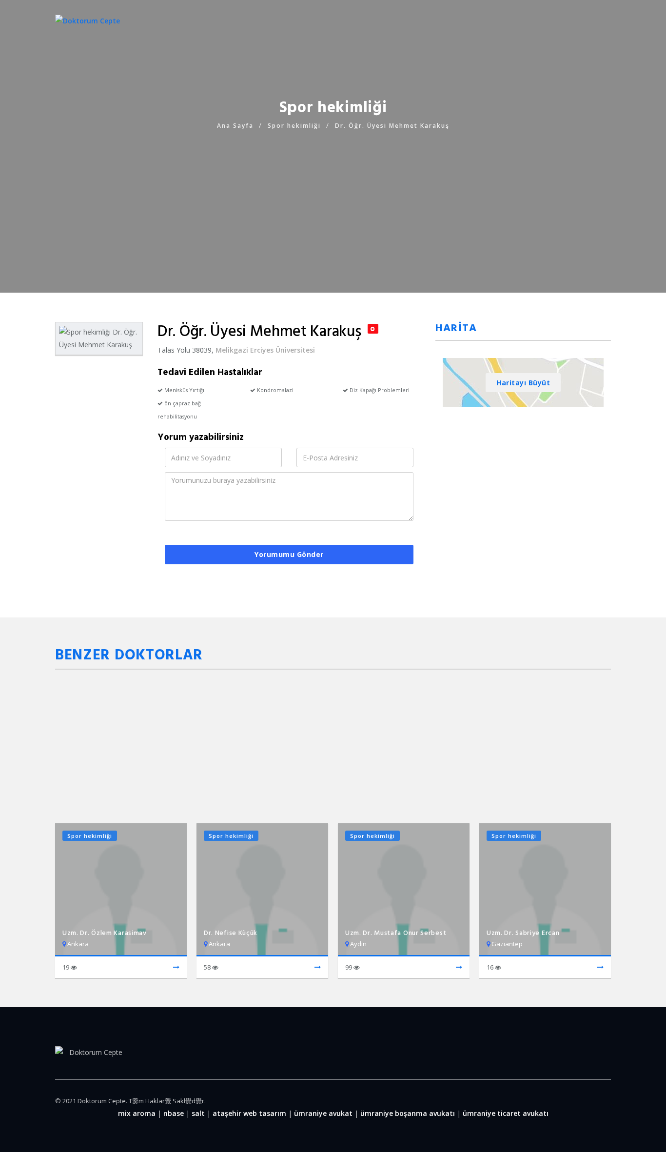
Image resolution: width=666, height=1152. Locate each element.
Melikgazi (231, 350)
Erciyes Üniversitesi (282, 350)
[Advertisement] (333, 200)
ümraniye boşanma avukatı (407, 1113)
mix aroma (137, 1113)
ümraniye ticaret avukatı (505, 1113)
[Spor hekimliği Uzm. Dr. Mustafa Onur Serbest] (459, 968)
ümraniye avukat (323, 1113)
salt (198, 1113)
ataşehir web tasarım (249, 1113)
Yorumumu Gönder (289, 554)
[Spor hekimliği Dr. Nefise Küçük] (317, 968)
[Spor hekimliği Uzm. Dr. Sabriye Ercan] (600, 968)
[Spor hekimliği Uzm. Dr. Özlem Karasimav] (176, 968)
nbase (173, 1113)
